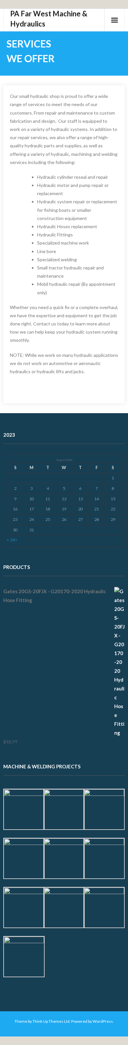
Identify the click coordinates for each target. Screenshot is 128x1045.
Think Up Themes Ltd (51, 1021)
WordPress (103, 1021)
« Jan (12, 539)
